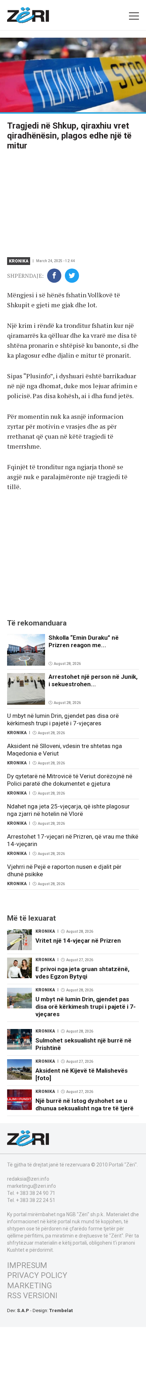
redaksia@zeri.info (28, 1179)
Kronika (18, 261)
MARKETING (29, 1285)
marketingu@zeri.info (31, 1186)
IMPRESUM (27, 1265)
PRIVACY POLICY (37, 1275)
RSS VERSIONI (32, 1295)
